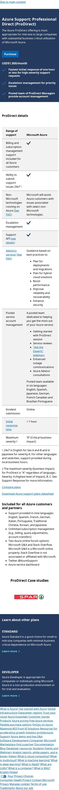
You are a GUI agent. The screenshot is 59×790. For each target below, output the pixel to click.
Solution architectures (39, 732)
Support (5, 736)
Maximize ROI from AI (13, 728)
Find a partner (25, 744)
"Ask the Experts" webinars (39, 351)
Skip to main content (13, 2)
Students (38, 748)
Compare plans (11, 487)
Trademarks (7, 788)
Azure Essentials (18, 717)
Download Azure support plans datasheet (28, 494)
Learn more (9, 651)
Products (5, 721)
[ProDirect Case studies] (29, 597)
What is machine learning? (34, 760)
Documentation (44, 744)
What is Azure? (9, 709)
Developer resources (19, 748)
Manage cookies (20, 784)
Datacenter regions (30, 713)
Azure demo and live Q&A (26, 736)
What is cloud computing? (33, 756)
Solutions (33, 728)
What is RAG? (42, 768)
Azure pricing (20, 721)
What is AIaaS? (30, 764)
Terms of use (38, 784)
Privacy (4, 784)
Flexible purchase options (16, 724)
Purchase (10, 54)
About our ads (24, 788)
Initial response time (12, 425)
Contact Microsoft (43, 780)
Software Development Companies (21, 740)
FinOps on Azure (42, 724)
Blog (3, 748)
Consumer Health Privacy (15, 780)
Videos (12, 756)
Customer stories (39, 717)
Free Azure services (41, 721)
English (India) (9, 772)
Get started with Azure (33, 709)
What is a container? (20, 768)
